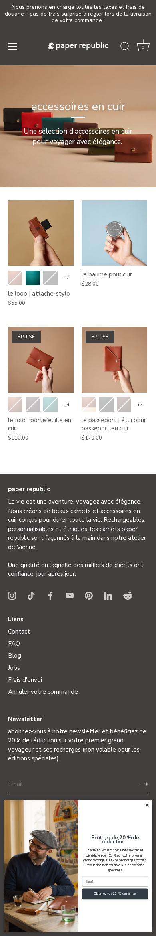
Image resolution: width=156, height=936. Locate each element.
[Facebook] (50, 595)
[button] (143, 48)
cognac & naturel (89, 404)
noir (50, 278)
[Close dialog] (147, 805)
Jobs (14, 668)
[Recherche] (125, 48)
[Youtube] (70, 595)
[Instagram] (12, 595)
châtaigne (124, 404)
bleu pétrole (33, 278)
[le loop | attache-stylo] (41, 233)
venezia (33, 404)
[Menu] (13, 46)
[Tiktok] (31, 595)
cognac (15, 278)
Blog (14, 656)
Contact (19, 632)
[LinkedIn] (108, 595)
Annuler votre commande (43, 692)
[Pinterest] (89, 595)
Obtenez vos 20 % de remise (115, 893)
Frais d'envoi (25, 680)
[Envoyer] (144, 784)
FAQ (14, 644)
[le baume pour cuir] (114, 233)
